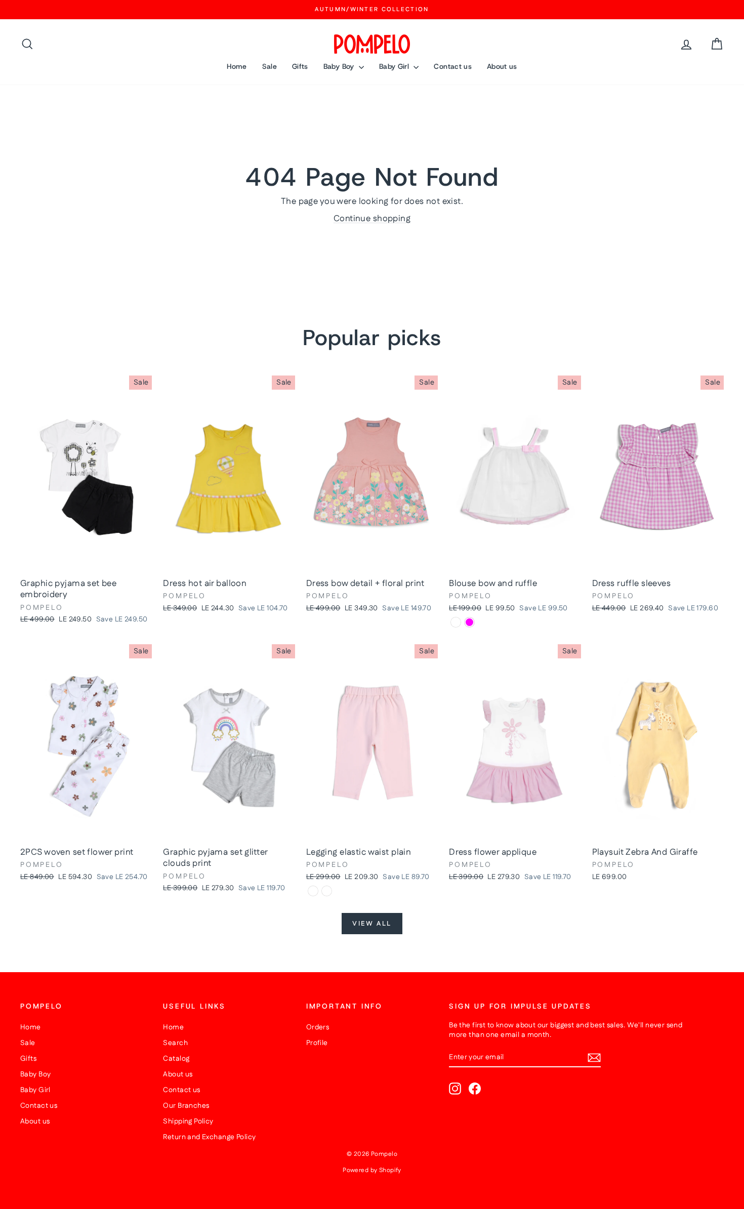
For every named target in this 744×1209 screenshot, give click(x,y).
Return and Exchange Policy (209, 1137)
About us (502, 66)
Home (236, 66)
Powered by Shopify (372, 1170)
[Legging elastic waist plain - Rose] (313, 891)
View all (372, 923)
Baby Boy (339, 66)
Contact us (453, 66)
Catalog (176, 1059)
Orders (317, 1027)
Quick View (86, 562)
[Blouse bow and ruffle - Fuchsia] (469, 622)
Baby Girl (395, 66)
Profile (317, 1043)
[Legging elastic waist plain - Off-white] (327, 891)
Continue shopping (372, 219)
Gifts (300, 66)
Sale (269, 66)
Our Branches (186, 1106)
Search (175, 1043)
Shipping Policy (188, 1121)
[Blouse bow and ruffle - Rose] (456, 622)
